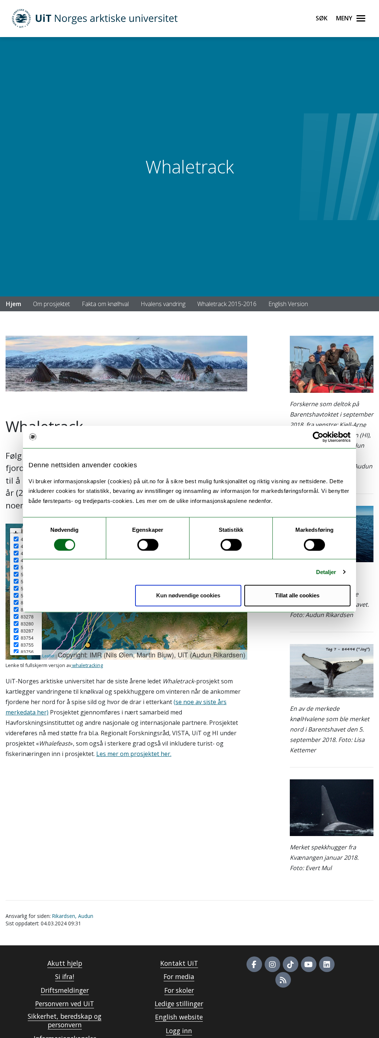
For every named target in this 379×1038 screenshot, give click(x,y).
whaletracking (87, 665)
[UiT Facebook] (254, 964)
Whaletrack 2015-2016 (226, 304)
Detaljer (326, 572)
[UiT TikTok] (290, 964)
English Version (288, 304)
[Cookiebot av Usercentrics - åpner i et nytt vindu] (318, 436)
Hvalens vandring (163, 304)
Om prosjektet (51, 304)
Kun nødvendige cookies (188, 595)
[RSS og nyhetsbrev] (283, 980)
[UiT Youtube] (308, 964)
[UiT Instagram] (272, 964)
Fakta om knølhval (105, 304)
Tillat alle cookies (297, 595)
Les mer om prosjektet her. (133, 754)
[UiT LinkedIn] (327, 964)
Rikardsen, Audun (72, 915)
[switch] (147, 545)
